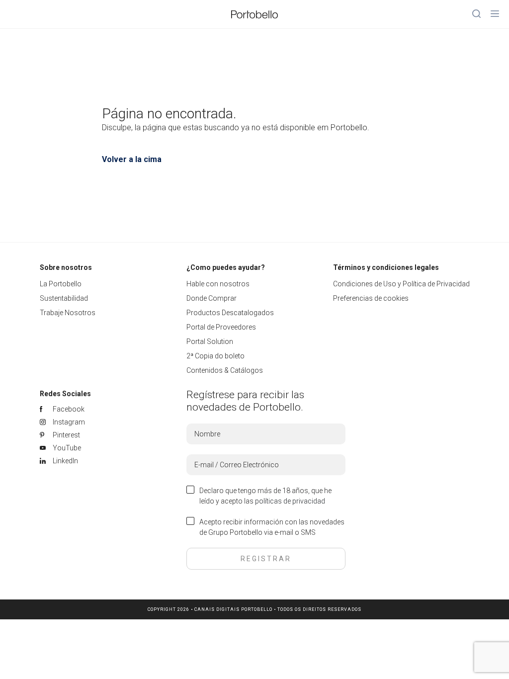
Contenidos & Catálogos (224, 370)
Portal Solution (209, 341)
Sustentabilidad (64, 298)
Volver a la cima (132, 159)
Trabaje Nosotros (67, 313)
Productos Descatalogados (230, 313)
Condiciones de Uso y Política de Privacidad (401, 284)
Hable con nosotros (218, 284)
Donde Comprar (211, 298)
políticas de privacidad (290, 501)
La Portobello (61, 284)
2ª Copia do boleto (215, 356)
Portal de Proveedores (221, 327)
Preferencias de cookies (371, 298)
